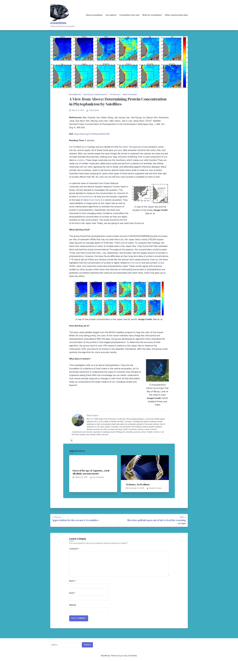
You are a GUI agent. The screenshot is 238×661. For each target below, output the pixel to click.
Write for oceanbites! (152, 15)
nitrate (161, 262)
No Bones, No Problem (137, 484)
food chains (94, 200)
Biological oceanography (96, 94)
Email (72, 593)
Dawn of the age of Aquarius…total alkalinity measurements (91, 472)
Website (72, 605)
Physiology (115, 94)
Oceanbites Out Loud (129, 15)
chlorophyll (135, 262)
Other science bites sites (176, 15)
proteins (80, 160)
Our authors (110, 15)
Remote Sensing (130, 94)
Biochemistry (75, 94)
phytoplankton (86, 196)
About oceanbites (94, 15)
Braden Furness (155, 488)
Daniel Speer (94, 110)
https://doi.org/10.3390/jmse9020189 (92, 134)
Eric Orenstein (98, 477)
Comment (74, 549)
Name (72, 581)
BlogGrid (121, 656)
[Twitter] (72, 440)
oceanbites (58, 23)
